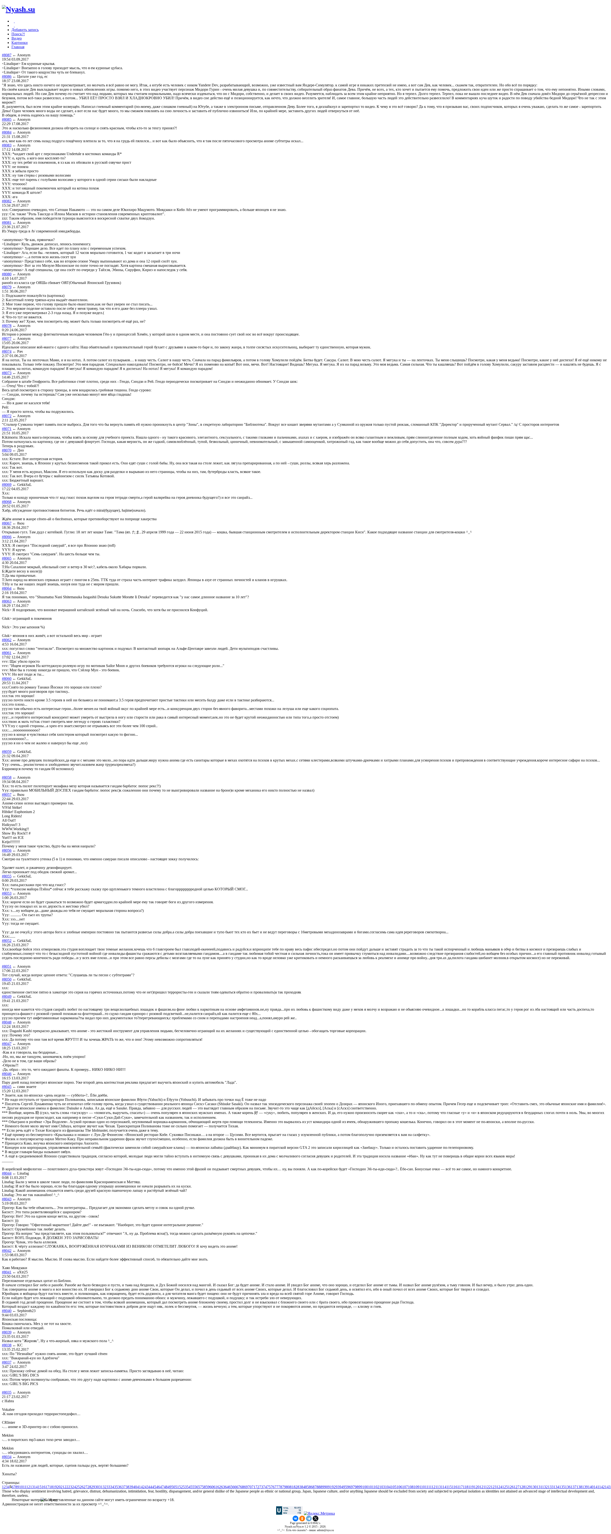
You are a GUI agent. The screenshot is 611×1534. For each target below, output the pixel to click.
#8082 (6, 201)
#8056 (6, 850)
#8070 (6, 450)
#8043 (6, 1199)
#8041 (6, 1272)
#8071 (6, 429)
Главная (17, 47)
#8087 (6, 55)
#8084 (6, 132)
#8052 (6, 941)
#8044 (6, 1173)
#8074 (6, 351)
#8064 (6, 588)
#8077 (6, 338)
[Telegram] (309, 1518)
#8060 (6, 679)
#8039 (6, 1332)
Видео (16, 38)
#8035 (6, 1392)
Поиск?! (18, 34)
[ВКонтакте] (295, 1518)
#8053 (6, 893)
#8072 (6, 416)
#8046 (6, 1074)
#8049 (6, 996)
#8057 (6, 795)
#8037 (6, 1362)
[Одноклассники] (302, 1518)
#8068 (6, 502)
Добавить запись (25, 30)
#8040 (6, 1311)
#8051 (6, 966)
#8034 (6, 1457)
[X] (315, 1518)
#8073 (6, 373)
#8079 (6, 287)
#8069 (6, 485)
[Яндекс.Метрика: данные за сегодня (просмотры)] (319, 1513)
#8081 (6, 223)
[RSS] (14, 25)
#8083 (6, 145)
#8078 (6, 326)
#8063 (6, 601)
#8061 (6, 653)
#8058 (6, 777)
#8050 (6, 979)
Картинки (19, 43)
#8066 (6, 537)
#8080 (6, 274)
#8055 (6, 876)
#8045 (6, 1087)
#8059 (6, 752)
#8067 (6, 523)
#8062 (6, 640)
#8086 (6, 76)
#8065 (6, 558)
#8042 (6, 1251)
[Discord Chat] (14, 21)
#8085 (6, 119)
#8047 (6, 1044)
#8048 (6, 1022)
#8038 (6, 1345)
